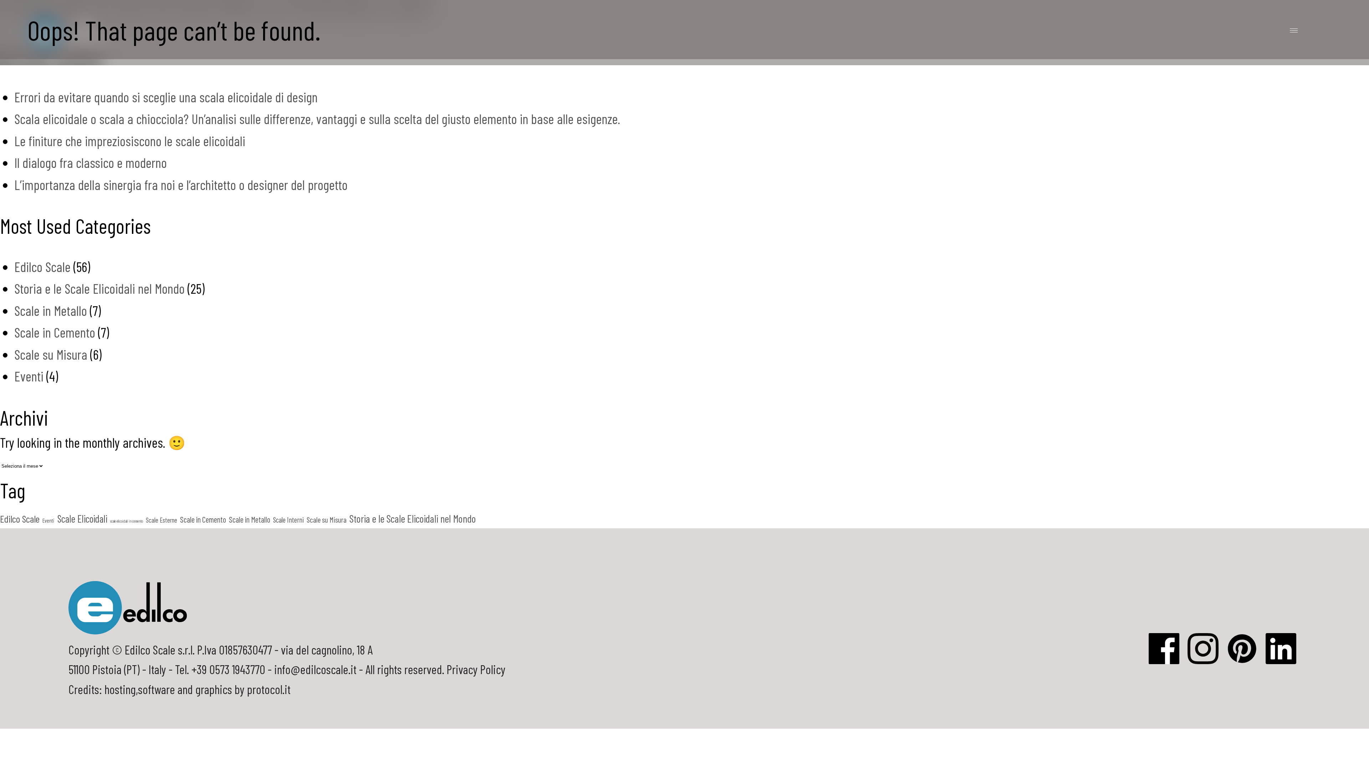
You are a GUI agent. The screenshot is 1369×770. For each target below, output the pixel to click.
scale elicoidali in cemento (126, 521)
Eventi (28, 376)
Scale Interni (288, 519)
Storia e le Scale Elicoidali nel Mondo (99, 288)
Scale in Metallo (50, 310)
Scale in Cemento (54, 332)
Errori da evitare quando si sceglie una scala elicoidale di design (166, 97)
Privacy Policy (476, 669)
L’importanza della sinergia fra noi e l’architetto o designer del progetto (181, 184)
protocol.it (269, 689)
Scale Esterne (161, 520)
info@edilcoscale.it (315, 669)
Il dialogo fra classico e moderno (90, 162)
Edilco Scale (42, 266)
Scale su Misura (50, 354)
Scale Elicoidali (82, 519)
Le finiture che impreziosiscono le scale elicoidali (129, 141)
